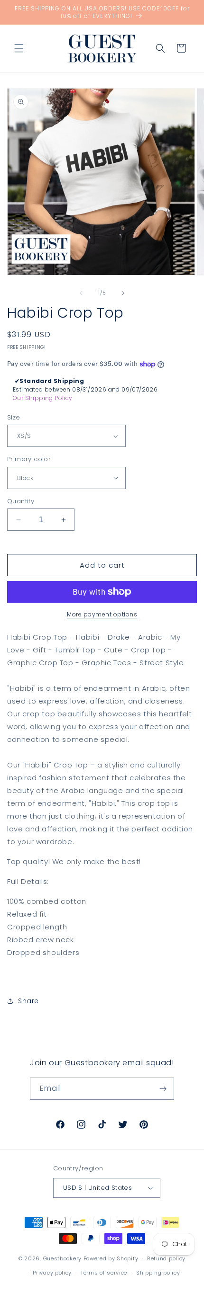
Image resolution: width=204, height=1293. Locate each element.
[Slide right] (122, 293)
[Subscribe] (163, 1089)
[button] (19, 48)
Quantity (20, 501)
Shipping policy (158, 1272)
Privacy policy (52, 1272)
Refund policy (166, 1258)
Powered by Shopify (111, 1258)
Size (13, 417)
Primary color (29, 459)
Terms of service (104, 1272)
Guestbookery (62, 1258)
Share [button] (28, 1001)
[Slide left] (81, 293)
